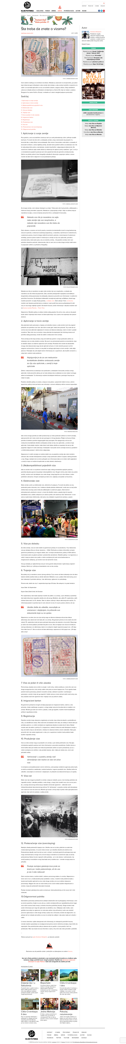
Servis (60, 11)
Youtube (66, 1038)
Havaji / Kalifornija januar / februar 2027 (93, 52)
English (103, 6)
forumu (70, 951)
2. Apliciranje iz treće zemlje (29, 103)
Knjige (84, 11)
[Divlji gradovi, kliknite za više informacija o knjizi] (93, 75)
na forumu (70, 301)
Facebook (50, 1038)
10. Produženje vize (27, 122)
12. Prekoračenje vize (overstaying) (31, 127)
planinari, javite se (93, 62)
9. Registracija (25, 120)
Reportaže (45, 983)
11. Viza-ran (24, 124)
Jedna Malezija (47, 1011)
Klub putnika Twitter (101, 11)
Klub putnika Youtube (104, 11)
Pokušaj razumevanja (66, 1013)
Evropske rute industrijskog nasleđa (93, 58)
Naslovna (40, 11)
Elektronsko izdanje (91, 96)
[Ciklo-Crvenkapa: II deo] (30, 1009)
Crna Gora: (93, 132)
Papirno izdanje (89, 94)
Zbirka (54, 11)
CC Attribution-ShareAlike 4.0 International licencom (85, 1042)
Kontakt (84, 6)
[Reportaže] (49, 981)
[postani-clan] (47, 24)
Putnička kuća (69, 11)
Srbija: (93, 123)
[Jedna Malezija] (49, 1009)
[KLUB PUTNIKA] (32, 1035)
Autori (78, 11)
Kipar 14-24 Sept (93, 64)
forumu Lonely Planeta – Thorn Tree (33, 308)
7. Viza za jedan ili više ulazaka (30, 115)
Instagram (75, 1038)
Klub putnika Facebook (99, 11)
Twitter (58, 1038)
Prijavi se (90, 6)
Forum (47, 11)
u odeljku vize (50, 301)
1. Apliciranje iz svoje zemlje (29, 100)
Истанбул (93, 55)
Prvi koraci (66, 1032)
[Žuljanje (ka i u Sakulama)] (30, 981)
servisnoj (54, 1042)
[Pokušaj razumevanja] (69, 1009)
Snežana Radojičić (27, 33)
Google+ (84, 1038)
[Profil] (85, 35)
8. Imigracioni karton (27, 117)
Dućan (89, 1035)
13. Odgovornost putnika (28, 129)
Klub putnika (27, 11)
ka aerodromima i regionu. (93, 113)
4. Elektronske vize (26, 108)
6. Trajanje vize (25, 112)
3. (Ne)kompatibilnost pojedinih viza (32, 105)
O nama (97, 6)
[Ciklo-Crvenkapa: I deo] (69, 981)
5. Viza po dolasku (26, 110)
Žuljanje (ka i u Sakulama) (28, 984)
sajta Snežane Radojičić (40, 937)
